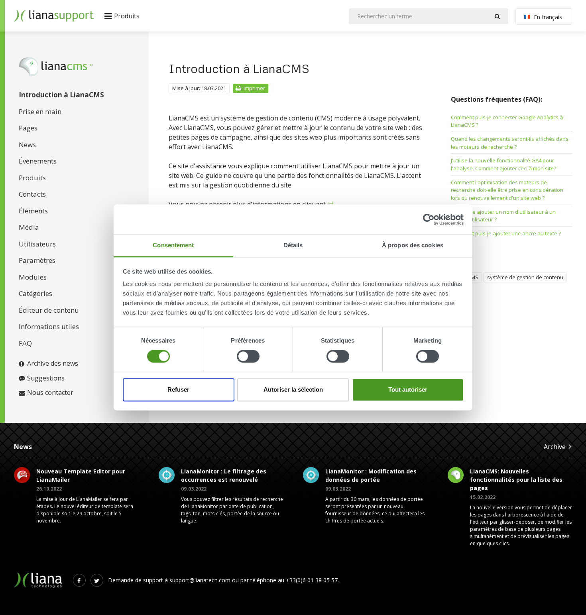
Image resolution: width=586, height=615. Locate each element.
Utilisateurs (37, 243)
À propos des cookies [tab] (412, 245)
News (27, 144)
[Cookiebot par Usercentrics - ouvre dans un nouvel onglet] (429, 219)
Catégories (35, 293)
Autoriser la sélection (293, 389)
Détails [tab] (293, 245)
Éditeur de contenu (49, 310)
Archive (555, 446)
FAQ (25, 343)
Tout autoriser (407, 389)
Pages (28, 127)
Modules (33, 277)
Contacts (32, 194)
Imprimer (254, 88)
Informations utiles (49, 326)
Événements (38, 161)
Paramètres (37, 260)
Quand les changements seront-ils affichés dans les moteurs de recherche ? (509, 142)
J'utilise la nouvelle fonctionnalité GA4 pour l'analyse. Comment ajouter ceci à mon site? (503, 164)
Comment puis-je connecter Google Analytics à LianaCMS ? (507, 121)
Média (29, 227)
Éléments (33, 210)
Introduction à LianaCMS (61, 94)
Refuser (178, 389)
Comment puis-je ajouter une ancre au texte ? (506, 233)
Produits (32, 177)
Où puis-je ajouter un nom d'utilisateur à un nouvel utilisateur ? (503, 215)
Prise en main (40, 111)
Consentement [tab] (173, 245)
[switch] (248, 356)
